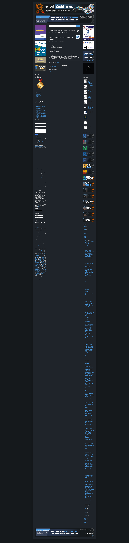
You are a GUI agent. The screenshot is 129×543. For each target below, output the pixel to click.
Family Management (40, 250)
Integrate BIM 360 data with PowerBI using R (89, 339)
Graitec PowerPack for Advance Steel (88, 302)
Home (65, 74)
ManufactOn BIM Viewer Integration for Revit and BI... (89, 487)
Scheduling (39, 275)
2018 (85, 236)
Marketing (43, 257)
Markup (36, 258)
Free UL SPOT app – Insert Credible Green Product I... (89, 500)
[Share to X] (64, 65)
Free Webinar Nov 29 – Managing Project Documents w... (88, 361)
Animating (44, 227)
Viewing (36, 282)
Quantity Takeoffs (43, 271)
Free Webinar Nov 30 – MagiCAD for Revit (88, 275)
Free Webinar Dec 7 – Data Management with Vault (89, 256)
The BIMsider (38, 94)
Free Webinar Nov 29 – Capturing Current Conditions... (88, 370)
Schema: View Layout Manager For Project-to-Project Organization (90, 81)
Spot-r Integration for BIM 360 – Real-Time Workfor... (89, 439)
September (87, 504)
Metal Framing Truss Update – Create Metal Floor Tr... (89, 313)
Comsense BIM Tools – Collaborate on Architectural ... (88, 267)
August (86, 505)
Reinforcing (38, 272)
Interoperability (38, 255)
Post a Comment (53, 71)
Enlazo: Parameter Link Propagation (91, 121)
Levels (41, 256)
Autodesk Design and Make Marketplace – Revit (40, 111)
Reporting (38, 273)
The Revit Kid (38, 96)
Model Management (42, 259)
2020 (85, 233)
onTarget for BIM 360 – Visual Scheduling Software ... (88, 433)
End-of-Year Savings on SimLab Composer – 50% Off (89, 336)
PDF (35, 263)
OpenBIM (42, 262)
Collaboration (44, 238)
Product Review (37, 266)
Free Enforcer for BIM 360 (89, 475)
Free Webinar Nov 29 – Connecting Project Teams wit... (89, 364)
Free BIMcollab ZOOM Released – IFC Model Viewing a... (89, 383)
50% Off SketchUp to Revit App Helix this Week (89, 258)
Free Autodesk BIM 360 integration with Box (88, 468)
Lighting (45, 256)
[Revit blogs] (40, 89)
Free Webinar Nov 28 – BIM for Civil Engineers (89, 373)
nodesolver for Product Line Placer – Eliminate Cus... (89, 254)
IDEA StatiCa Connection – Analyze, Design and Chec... (89, 350)
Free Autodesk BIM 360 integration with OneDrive (89, 466)
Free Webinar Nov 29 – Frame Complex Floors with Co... (89, 278)
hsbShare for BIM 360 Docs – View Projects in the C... (89, 441)
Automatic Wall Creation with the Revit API (89, 242)
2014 (85, 519)
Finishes (36, 251)
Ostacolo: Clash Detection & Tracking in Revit (90, 86)
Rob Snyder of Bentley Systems (40, 141)
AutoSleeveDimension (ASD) (89, 243)
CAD (43, 235)
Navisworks (37, 261)
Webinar (55, 66)
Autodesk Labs (41, 232)
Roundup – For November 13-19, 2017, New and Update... (89, 390)
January (86, 515)
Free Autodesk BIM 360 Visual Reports (88, 473)
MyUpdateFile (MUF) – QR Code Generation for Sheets (89, 264)
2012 (85, 522)
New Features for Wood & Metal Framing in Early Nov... (89, 325)
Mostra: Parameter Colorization (91, 101)
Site (37, 277)
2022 (85, 230)
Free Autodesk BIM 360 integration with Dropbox (89, 464)
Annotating (39, 228)
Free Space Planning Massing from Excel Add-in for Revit (91, 107)
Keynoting (36, 256)
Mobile (36, 259)
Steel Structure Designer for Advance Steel (89, 304)
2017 (85, 237)
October (86, 502)
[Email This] (62, 65)
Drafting (37, 245)
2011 (85, 523)
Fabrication (39, 248)
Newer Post (51, 74)
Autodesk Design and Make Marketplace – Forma (40, 107)
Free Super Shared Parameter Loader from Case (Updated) (91, 127)
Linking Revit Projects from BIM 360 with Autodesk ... (89, 248)
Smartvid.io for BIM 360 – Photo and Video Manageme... (89, 436)
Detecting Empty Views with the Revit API (89, 319)
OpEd (43, 261)
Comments (38, 217)
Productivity (42, 267)
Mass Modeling (42, 258)
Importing (44, 253)
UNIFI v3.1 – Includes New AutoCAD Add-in (89, 328)
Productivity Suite (38, 268)
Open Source (37, 262)
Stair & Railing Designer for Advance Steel (89, 306)
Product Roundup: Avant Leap (91, 116)
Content (38, 240)
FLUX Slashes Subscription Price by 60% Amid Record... (89, 355)
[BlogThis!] (63, 65)
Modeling (40, 260)
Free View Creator (88, 498)
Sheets (38, 276)
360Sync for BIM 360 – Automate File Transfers (89, 398)
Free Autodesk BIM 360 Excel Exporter (88, 479)
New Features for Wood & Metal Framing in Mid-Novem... (89, 330)
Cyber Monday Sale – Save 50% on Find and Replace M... (89, 293)
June (86, 508)
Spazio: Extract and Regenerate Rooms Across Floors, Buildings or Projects (90, 92)
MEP (37, 257)
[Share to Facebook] (65, 65)
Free (45, 252)
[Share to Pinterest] (66, 65)
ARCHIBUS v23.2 (87, 378)
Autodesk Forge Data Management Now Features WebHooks (88, 342)
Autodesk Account (39, 105)
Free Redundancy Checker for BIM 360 (89, 455)
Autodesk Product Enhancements (40, 233)
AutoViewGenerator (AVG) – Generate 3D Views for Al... (89, 272)
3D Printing (36, 227)
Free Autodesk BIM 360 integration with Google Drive (89, 461)
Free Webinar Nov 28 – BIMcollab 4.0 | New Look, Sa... (89, 281)
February (86, 513)
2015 (85, 518)
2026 (85, 226)
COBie (36, 236)
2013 (85, 521)
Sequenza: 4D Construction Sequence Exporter (90, 97)
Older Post (78, 74)
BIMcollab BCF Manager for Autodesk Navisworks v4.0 (89, 429)
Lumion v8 (86, 291)
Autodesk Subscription (39, 234)
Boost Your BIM (38, 95)
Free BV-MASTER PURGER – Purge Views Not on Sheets (89, 490)
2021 (85, 232)
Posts (37, 215)
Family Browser (43, 249)
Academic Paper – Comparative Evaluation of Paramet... (89, 322)
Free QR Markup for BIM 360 (89, 456)
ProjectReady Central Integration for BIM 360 (89, 424)
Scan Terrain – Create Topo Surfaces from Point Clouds (89, 496)
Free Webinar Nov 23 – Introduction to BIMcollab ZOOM (89, 380)
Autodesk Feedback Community (41, 115)
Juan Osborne (38, 176)
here (58, 62)
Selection (44, 275)
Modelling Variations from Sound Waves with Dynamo (89, 246)
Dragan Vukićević (41, 177)
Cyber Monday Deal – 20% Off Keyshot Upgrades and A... (89, 297)
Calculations (40, 236)
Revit (52, 66)
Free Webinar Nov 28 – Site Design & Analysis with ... (89, 375)
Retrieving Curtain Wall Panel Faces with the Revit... (89, 310)
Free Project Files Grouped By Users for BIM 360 (89, 458)
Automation (36, 235)
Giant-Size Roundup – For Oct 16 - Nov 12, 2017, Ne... (89, 482)
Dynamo (42, 245)
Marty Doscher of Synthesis (39, 146)
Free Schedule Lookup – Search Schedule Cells (89, 452)
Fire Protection (41, 251)
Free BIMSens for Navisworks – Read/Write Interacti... (89, 367)
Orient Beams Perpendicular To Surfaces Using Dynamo (89, 333)
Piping (43, 264)
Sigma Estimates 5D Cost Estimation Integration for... (89, 415)
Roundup (44, 274)
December (86, 238)
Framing (40, 252)
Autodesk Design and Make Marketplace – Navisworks (40, 109)
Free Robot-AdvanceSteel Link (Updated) (89, 315)
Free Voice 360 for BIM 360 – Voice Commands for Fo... (89, 347)
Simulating (44, 276)
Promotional (37, 271)
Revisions (42, 273)
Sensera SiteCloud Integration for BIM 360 (89, 426)
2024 (85, 229)
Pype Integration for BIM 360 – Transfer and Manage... (89, 431)
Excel (38, 247)
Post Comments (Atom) (57, 75)
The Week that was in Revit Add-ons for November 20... (89, 284)
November (86, 240)
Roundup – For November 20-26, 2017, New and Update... (89, 287)
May (85, 509)
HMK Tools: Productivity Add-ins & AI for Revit (90, 112)
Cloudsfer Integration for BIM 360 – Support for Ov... (89, 400)
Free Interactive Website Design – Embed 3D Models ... (88, 261)
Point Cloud (37, 265)
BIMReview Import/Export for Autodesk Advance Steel (89, 299)
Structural (37, 279)
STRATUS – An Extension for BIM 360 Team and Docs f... (89, 493)
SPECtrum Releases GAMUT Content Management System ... (89, 471)
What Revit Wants (39, 99)
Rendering (44, 272)
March (86, 512)
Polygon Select (87, 352)
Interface (40, 254)
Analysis (40, 227)
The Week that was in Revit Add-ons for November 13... (89, 386)
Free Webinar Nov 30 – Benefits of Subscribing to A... (89, 358)
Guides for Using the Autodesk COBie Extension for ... (89, 251)
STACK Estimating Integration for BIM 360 (89, 413)
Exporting (44, 247)
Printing (43, 265)
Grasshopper (39, 253)
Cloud (38, 238)
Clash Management (43, 237)
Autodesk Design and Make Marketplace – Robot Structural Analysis (41, 113)
